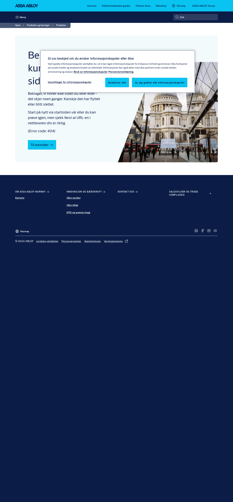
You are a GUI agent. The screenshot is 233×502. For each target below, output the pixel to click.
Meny (23, 17)
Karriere (19, 197)
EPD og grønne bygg (78, 212)
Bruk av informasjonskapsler (91, 71)
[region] (117, 71)
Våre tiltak (72, 205)
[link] (92, 5)
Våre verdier (74, 197)
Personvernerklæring (120, 71)
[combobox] (195, 17)
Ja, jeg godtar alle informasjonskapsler (159, 82)
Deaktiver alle (117, 82)
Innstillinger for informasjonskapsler (70, 82)
